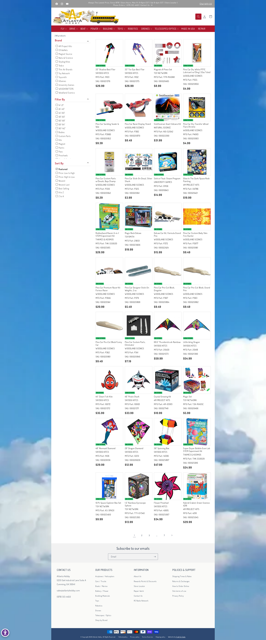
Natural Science (65, 57)
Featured (62, 169)
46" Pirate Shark (132, 396)
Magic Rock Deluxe (133, 233)
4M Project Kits (65, 46)
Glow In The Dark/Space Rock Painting (196, 180)
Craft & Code (180, 637)
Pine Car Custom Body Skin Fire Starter (195, 234)
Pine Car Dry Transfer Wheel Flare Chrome (196, 125)
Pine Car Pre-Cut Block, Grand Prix (196, 289)
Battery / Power (101, 591)
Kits (60, 140)
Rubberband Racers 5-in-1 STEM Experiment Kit (107, 234)
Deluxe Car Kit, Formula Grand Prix (167, 234)
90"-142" (62, 128)
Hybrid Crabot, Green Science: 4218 (196, 504)
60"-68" (61, 120)
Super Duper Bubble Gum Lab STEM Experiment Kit (196, 449)
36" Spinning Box (161, 448)
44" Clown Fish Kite (104, 396)
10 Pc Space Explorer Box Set (108, 502)
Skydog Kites (64, 61)
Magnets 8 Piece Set (163, 69)
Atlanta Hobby (97, 637)
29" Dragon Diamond (134, 448)
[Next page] (172, 535)
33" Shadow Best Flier (105, 69)
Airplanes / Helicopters (104, 576)
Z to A (61, 196)
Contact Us (138, 596)
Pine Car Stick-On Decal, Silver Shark (138, 180)
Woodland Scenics (66, 92)
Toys (97, 600)
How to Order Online (180, 586)
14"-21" (61, 105)
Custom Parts (64, 136)
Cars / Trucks (100, 581)
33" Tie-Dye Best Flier (134, 69)
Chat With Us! (206, 3)
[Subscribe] (155, 556)
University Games (66, 85)
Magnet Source (65, 54)
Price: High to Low (66, 177)
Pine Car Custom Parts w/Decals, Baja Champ (106, 180)
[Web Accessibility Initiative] (5, 633)
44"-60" (61, 112)
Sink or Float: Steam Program (167, 178)
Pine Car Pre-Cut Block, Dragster (164, 289)
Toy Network (64, 73)
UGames (62, 81)
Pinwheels (63, 155)
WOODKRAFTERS (66, 88)
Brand (58, 40)
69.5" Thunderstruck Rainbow (167, 342)
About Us (137, 576)
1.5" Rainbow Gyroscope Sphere (135, 504)
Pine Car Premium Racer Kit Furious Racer (108, 289)
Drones (98, 610)
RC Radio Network (141, 600)
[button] (63, 28)
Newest (61, 180)
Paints (61, 147)
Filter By (60, 99)
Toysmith (62, 77)
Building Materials (102, 596)
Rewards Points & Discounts (145, 581)
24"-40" (61, 109)
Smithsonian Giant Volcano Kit (167, 124)
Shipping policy (160, 637)
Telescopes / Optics (103, 615)
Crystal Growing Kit (162, 396)
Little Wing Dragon (191, 342)
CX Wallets (63, 50)
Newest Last (64, 184)
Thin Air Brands (65, 69)
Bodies (61, 132)
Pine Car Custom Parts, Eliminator (135, 343)
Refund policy (123, 637)
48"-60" (61, 116)
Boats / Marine (101, 586)
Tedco (61, 65)
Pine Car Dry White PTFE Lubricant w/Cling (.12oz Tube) (197, 70)
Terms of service (147, 637)
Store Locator (139, 586)
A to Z (61, 192)
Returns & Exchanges (180, 581)
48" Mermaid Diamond (106, 448)
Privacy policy (135, 637)
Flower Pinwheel (161, 502)
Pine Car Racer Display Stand (138, 124)
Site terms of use (179, 591)
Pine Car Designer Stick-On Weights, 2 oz (137, 289)
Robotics (98, 605)
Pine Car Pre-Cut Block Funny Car (109, 343)
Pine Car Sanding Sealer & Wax (107, 125)
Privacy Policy (178, 596)
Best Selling (63, 188)
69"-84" (61, 124)
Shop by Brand (101, 620)
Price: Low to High (66, 173)
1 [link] (134, 535)
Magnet (61, 143)
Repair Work (139, 591)
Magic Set (187, 396)
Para (60, 151)
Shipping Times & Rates (181, 576)
